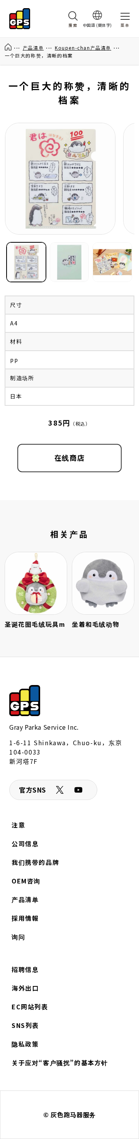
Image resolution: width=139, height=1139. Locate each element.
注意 (18, 824)
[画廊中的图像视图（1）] (26, 262)
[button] (73, 18)
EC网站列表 (30, 1006)
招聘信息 (25, 969)
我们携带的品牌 (35, 862)
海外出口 (25, 988)
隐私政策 (25, 1044)
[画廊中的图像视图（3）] (112, 262)
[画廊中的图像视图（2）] (69, 262)
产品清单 (33, 47)
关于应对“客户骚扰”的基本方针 (60, 1062)
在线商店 (69, 457)
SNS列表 (25, 1025)
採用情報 (25, 918)
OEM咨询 (26, 880)
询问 (18, 936)
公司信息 (25, 843)
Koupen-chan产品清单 (83, 47)
